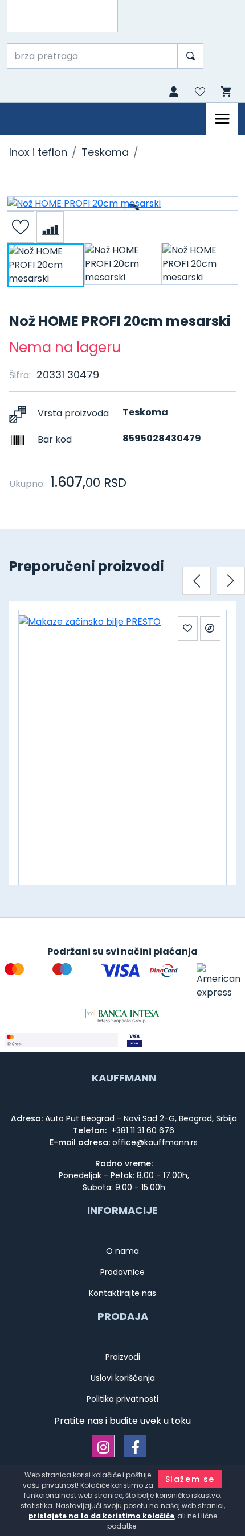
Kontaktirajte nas (122, 1293)
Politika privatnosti (122, 1399)
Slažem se (190, 1479)
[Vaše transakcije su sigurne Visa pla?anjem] (183, 1040)
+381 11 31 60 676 (141, 1130)
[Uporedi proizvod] (50, 227)
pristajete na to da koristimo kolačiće (101, 1516)
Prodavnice (122, 1272)
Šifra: (20, 375)
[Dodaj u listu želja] (20, 227)
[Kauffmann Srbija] (62, 16)
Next (231, 581)
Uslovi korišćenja (123, 1378)
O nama (122, 1251)
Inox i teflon (38, 152)
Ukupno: (27, 483)
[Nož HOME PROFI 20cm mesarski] (122, 203)
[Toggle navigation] (222, 119)
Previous (196, 581)
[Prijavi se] (173, 92)
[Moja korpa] (225, 91)
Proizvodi (122, 1356)
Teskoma (105, 152)
